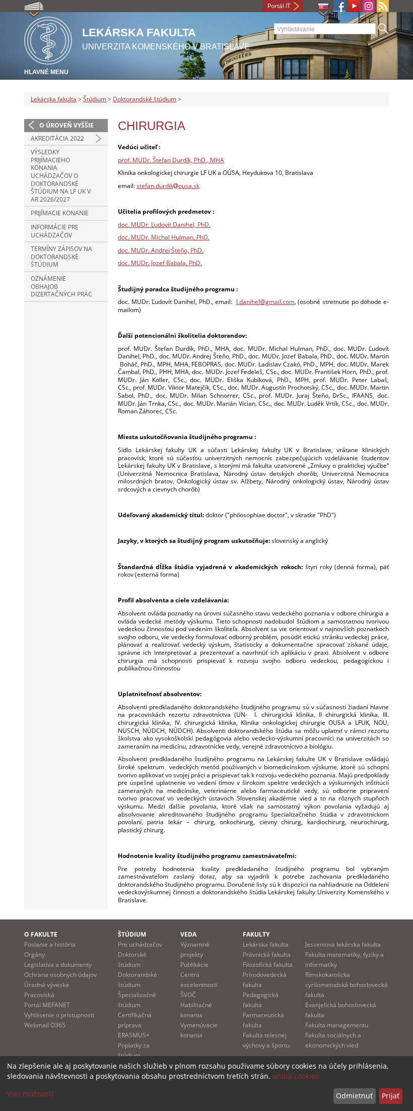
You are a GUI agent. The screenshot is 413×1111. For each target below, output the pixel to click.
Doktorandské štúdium (144, 99)
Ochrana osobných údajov (60, 974)
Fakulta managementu (336, 1025)
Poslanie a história (50, 944)
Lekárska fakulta (54, 99)
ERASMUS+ (134, 1035)
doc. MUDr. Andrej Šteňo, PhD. (160, 250)
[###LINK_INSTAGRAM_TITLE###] (369, 6)
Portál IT (279, 6)
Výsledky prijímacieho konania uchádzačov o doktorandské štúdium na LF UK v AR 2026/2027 (61, 176)
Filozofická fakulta (268, 964)
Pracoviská (39, 995)
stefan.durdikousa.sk (167, 185)
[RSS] (383, 6)
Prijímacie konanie (60, 213)
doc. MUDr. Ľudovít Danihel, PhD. (164, 224)
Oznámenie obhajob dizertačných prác (61, 286)
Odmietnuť (354, 1095)
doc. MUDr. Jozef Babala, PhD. (160, 263)
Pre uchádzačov (140, 944)
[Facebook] (339, 6)
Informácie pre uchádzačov (55, 231)
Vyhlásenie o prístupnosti (59, 1015)
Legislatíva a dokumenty (58, 964)
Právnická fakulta (267, 954)
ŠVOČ (188, 995)
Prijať (390, 1095)
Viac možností (30, 1093)
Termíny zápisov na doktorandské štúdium (61, 256)
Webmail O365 (44, 1025)
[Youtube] (354, 6)
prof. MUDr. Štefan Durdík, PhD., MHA (171, 160)
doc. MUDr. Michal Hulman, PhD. (164, 237)
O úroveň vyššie (66, 125)
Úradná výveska (46, 984)
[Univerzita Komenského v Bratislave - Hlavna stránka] (48, 39)
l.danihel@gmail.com (265, 301)
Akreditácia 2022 (57, 138)
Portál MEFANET (47, 1005)
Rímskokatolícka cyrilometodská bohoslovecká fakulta (346, 984)
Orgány (34, 954)
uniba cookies (295, 1076)
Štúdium (94, 99)
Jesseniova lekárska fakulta (343, 944)
